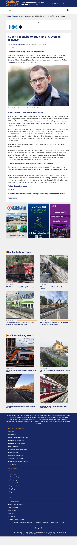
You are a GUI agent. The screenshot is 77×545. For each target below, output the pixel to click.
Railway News (24, 16)
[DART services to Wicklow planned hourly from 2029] (54, 352)
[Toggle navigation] (68, 3)
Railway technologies (14, 486)
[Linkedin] (13, 27)
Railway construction (14, 492)
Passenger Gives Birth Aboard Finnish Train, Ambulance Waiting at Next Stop (20, 323)
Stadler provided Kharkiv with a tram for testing (25, 113)
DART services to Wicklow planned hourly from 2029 (55, 371)
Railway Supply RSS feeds (17, 186)
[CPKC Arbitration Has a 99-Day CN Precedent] (20, 269)
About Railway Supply (26, 522)
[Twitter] (20, 27)
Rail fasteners (12, 434)
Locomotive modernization (15, 458)
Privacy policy (54, 522)
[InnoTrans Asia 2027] (60, 221)
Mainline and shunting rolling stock (18, 437)
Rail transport (13, 198)
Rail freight (11, 431)
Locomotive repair (13, 483)
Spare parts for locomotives (16, 440)
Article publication (13, 507)
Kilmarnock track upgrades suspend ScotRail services (20, 406)
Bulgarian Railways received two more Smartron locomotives (30, 163)
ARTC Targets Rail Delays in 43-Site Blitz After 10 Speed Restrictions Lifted (54, 323)
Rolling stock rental (13, 446)
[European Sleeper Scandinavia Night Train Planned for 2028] (54, 388)
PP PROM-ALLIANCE (60, 532)
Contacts (15, 522)
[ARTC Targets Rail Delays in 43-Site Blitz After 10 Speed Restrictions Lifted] (54, 305)
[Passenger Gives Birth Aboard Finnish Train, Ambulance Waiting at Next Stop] (20, 305)
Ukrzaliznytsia (12, 474)
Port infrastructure (13, 498)
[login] (63, 3)
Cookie (62, 522)
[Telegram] (16, 27)
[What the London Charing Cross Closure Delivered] (54, 269)
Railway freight (12, 489)
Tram (9, 495)
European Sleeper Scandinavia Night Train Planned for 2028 (53, 406)
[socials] (35, 528)
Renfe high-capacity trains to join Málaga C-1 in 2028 (21, 371)
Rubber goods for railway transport (18, 461)
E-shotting (11, 513)
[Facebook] (9, 27)
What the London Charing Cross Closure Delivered (53, 287)
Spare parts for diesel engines (16, 443)
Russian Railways (12, 480)
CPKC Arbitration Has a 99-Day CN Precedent (20, 287)
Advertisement (12, 510)
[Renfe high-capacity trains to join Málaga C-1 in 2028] (20, 352)
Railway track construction (15, 455)
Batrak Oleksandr (18, 44)
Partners (45, 522)
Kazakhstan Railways (14, 477)
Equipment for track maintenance (17, 449)
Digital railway (12, 464)
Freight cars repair (13, 452)
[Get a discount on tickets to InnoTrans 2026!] (38, 221)
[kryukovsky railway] (16, 221)
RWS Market (11, 516)
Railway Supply (11, 16)
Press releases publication (15, 504)
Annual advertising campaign (16, 519)
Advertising (38, 522)
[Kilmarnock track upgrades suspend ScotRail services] (20, 388)
